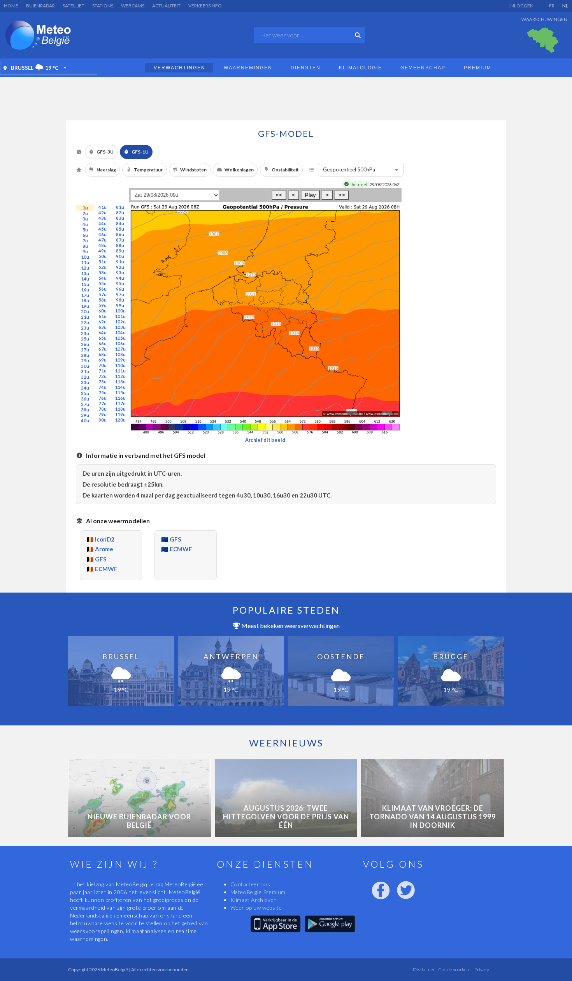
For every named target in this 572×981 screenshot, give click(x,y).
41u (102, 207)
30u (85, 366)
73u (102, 381)
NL (565, 6)
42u (102, 212)
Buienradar (40, 6)
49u (102, 250)
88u (120, 245)
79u (102, 414)
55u (102, 283)
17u (85, 295)
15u (85, 284)
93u (120, 272)
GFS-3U (105, 152)
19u (85, 306)
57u (102, 294)
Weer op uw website (256, 907)
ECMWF (106, 568)
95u (120, 283)
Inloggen (521, 6)
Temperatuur (148, 170)
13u (85, 273)
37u (85, 404)
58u (102, 299)
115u (120, 392)
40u (85, 420)
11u (85, 262)
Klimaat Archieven (253, 899)
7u (85, 240)
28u (85, 355)
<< (278, 195)
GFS (100, 559)
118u (120, 408)
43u (102, 218)
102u (120, 321)
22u (85, 322)
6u (85, 235)
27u (85, 349)
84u (120, 223)
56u (102, 288)
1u (85, 207)
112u (120, 376)
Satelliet (73, 6)
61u (102, 316)
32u (85, 376)
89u (120, 250)
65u (102, 338)
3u (85, 218)
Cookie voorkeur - (455, 969)
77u (102, 403)
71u (102, 370)
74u (102, 387)
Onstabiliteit (285, 170)
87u (120, 239)
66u (102, 343)
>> (341, 195)
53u (102, 272)
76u (102, 398)
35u (85, 393)
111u (120, 370)
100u (120, 310)
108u (120, 354)
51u (102, 261)
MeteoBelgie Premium (258, 892)
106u (120, 343)
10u (85, 256)
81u (120, 207)
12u (85, 267)
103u (120, 327)
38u (85, 409)
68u (102, 354)
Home (11, 6)
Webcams (132, 6)
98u (120, 299)
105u (120, 338)
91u (120, 261)
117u (120, 403)
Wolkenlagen (239, 170)
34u (85, 387)
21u (85, 316)
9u (85, 251)
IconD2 (104, 539)
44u (102, 223)
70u (102, 365)
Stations (102, 6)
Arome (104, 548)
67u (102, 348)
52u (102, 267)
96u (120, 288)
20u (85, 311)
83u (120, 218)
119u (120, 414)
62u (102, 321)
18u (85, 300)
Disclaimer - (425, 969)
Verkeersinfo (205, 6)
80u (102, 419)
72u (102, 376)
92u (120, 267)
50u (102, 256)
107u (120, 348)
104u (120, 332)
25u (85, 338)
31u (85, 371)
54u (102, 278)
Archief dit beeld (265, 440)
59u (102, 305)
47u (102, 239)
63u (102, 327)
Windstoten (193, 170)
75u (102, 392)
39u (85, 415)
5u (85, 229)
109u (120, 359)
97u (120, 294)
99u (120, 305)
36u (85, 398)
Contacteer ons (250, 884)
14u (85, 278)
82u (120, 212)
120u (120, 419)
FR (551, 6)
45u (102, 228)
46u (102, 234)
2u (85, 213)
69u (102, 359)
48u (102, 245)
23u (85, 327)
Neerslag (106, 170)
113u (120, 381)
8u (85, 246)
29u (85, 360)
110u (120, 365)
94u (120, 278)
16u (85, 289)
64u (102, 332)
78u (102, 408)
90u (120, 256)
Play (310, 195)
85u (120, 228)
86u (120, 234)
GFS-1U (140, 152)
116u (120, 398)
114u (120, 387)
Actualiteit (166, 6)
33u (85, 382)
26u (85, 344)
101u (120, 316)
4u (85, 224)
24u (85, 333)
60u (102, 310)
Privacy (481, 969)
